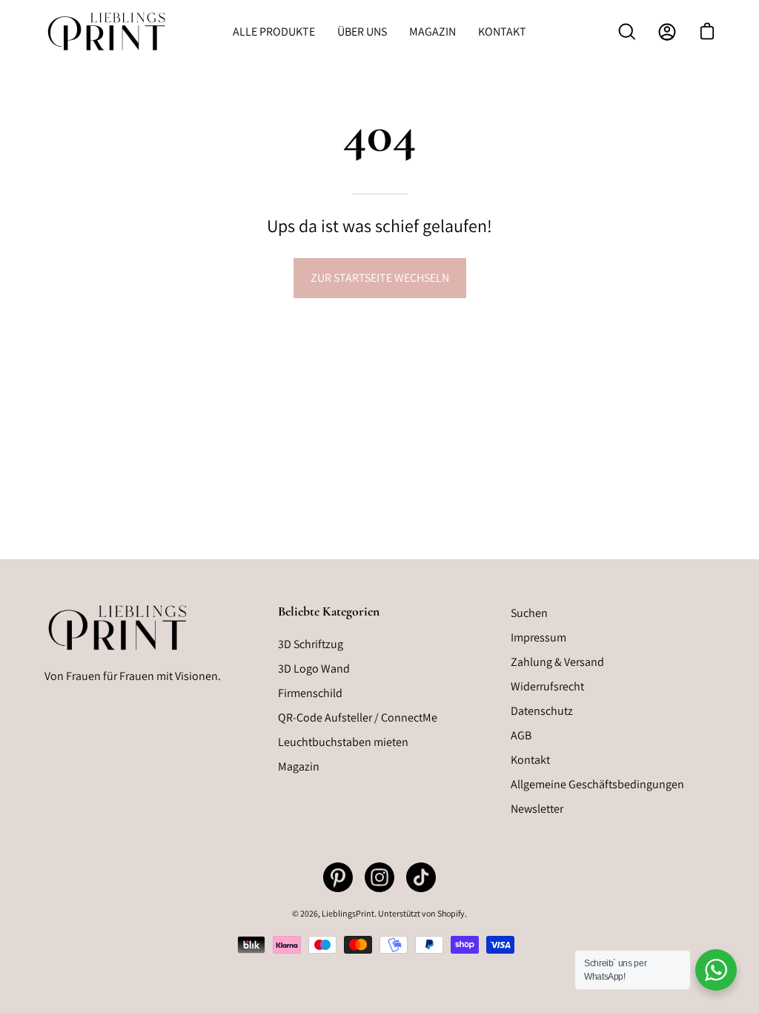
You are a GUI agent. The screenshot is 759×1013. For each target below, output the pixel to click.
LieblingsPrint (348, 913)
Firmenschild (310, 693)
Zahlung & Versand (557, 662)
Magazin (298, 766)
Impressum (538, 637)
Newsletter (537, 808)
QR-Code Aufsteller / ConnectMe (357, 717)
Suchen (529, 613)
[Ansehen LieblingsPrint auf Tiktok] (421, 877)
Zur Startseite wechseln (380, 278)
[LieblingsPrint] (107, 31)
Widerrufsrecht (547, 686)
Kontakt (530, 760)
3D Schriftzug (310, 644)
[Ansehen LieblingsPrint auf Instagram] (379, 877)
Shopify (451, 913)
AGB (521, 735)
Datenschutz (542, 711)
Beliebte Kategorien (329, 611)
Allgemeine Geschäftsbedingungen (597, 784)
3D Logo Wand (314, 668)
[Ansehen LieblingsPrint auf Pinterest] (338, 877)
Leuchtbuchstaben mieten (343, 742)
